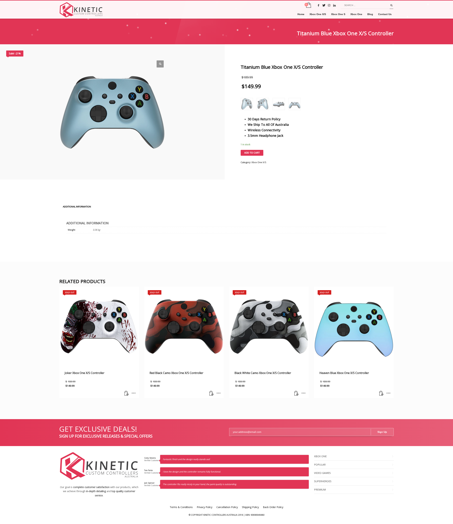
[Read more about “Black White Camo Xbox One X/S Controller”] (296, 393)
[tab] (76, 206)
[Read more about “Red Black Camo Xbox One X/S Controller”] (211, 393)
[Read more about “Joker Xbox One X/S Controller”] (126, 393)
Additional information (77, 206)
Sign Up (382, 431)
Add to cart (252, 152)
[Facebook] (318, 5)
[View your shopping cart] (308, 5)
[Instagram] (329, 5)
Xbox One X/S (258, 162)
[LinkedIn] (334, 5)
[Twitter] (323, 5)
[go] (391, 5)
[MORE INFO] (133, 393)
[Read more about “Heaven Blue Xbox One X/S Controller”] (381, 393)
